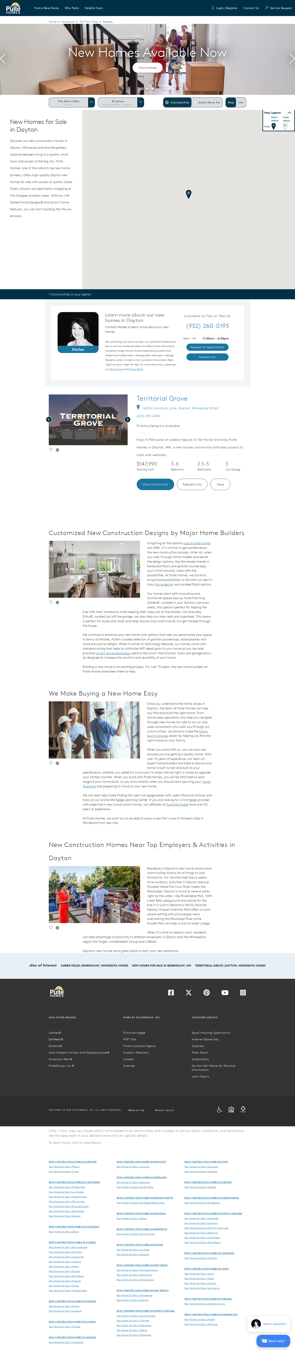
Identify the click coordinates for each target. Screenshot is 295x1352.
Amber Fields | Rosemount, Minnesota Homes (94, 965)
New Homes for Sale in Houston (200, 1283)
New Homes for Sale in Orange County (68, 1196)
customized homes (197, 543)
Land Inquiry (200, 1076)
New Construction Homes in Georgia (72, 1301)
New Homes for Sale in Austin (199, 1273)
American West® (61, 1059)
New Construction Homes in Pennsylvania (211, 1197)
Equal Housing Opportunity (211, 1032)
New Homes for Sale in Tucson (64, 1171)
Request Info (192, 484)
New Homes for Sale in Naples (64, 1266)
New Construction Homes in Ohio (206, 1161)
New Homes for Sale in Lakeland (65, 1261)
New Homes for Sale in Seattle (199, 1319)
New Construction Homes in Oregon (208, 1182)
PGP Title (129, 1039)
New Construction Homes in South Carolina (213, 1213)
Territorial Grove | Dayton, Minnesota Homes (230, 965)
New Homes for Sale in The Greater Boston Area (140, 1202)
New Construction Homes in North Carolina (146, 1310)
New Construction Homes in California (74, 1182)
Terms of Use (136, 1110)
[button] (46, 8)
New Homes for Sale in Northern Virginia (204, 1303)
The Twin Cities (88, 21)
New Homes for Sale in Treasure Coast (68, 1290)
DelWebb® (56, 1039)
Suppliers (198, 1046)
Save (220, 484)
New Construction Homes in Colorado (74, 1226)
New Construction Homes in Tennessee (209, 1253)
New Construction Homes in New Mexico (143, 1290)
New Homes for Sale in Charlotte (133, 1320)
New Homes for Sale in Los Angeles (66, 1191)
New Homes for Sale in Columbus (201, 1171)
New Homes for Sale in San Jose (64, 1215)
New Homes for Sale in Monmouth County (137, 1270)
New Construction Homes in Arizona (73, 1161)
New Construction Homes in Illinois (72, 1321)
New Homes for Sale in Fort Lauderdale (68, 1247)
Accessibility (200, 1059)
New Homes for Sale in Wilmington (134, 1335)
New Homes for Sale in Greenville (201, 1232)
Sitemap (129, 1066)
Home (53, 21)
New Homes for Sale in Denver (64, 1231)
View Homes (147, 68)
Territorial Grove (162, 398)
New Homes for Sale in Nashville (200, 1258)
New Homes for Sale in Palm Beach (66, 1276)
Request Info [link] (207, 357)
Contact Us (251, 8)
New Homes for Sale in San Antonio (202, 1288)
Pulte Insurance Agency (139, 1046)
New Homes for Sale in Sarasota (65, 1280)
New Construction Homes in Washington (211, 1314)
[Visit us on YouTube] (225, 994)
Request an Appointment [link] (207, 347)
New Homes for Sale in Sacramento (66, 1211)
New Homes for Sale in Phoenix (64, 1166)
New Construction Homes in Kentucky (141, 1161)
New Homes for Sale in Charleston (201, 1218)
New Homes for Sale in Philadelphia (202, 1202)
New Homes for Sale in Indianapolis (66, 1342)
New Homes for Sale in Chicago (64, 1326)
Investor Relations (136, 1052)
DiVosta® (55, 1046)
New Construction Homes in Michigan (141, 1213)
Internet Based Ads (205, 1039)
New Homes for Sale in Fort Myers (65, 1252)
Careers (128, 1059)
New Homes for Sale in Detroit (132, 1218)
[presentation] (2, 59)
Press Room (200, 1052)
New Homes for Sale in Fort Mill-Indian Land (206, 1228)
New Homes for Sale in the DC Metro (135, 1187)
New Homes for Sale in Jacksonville (66, 1256)
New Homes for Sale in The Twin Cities (136, 1234)
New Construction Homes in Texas (206, 1268)
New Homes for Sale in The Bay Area (67, 1187)
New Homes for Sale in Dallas (199, 1278)
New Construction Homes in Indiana (72, 1337)
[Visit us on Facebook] (171, 994)
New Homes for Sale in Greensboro (134, 1325)
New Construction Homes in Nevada (140, 1244)
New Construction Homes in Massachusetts (145, 1197)
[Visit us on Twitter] (188, 994)
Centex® (55, 1032)
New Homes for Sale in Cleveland (201, 1166)
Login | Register (226, 8)
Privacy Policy (164, 1110)
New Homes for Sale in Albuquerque (134, 1295)
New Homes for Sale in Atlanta (64, 1306)
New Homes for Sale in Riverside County (69, 1206)
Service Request (281, 8)
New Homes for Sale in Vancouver (201, 1324)
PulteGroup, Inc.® (61, 1066)
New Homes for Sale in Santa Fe (132, 1300)
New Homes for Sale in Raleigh (132, 1330)
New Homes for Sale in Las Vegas (133, 1249)
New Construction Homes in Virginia (208, 1298)
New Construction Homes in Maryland (142, 1177)
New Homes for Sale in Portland (200, 1187)
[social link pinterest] (57, 450)
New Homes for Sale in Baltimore (133, 1182)
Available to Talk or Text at (207, 316)
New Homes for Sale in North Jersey (134, 1274)
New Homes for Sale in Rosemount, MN (161, 965)
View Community (155, 484)
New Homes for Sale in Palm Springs (67, 1201)
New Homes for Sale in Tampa (64, 1285)
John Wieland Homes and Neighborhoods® (79, 1052)
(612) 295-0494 (149, 416)
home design (164, 584)
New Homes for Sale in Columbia (200, 1223)
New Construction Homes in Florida (72, 1242)
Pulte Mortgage (177, 804)
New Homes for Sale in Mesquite (133, 1254)
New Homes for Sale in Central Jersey (135, 1279)
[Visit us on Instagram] (243, 994)
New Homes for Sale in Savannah (65, 1311)
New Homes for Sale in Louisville (133, 1166)
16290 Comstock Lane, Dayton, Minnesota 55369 (181, 408)
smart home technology (113, 653)
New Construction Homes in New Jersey (142, 1265)
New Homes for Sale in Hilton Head (202, 1237)
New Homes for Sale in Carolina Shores (136, 1315)
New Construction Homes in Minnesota (142, 1229)
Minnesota (68, 21)
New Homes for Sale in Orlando (64, 1271)
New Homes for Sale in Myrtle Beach (202, 1242)
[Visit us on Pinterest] (206, 994)
